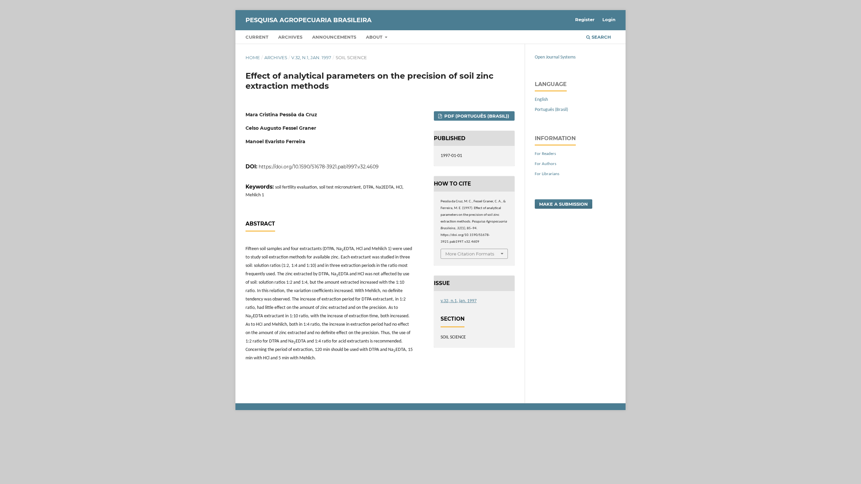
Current (257, 37)
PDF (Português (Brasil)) (476, 116)
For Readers (545, 154)
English (541, 99)
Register (585, 19)
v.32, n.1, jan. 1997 (311, 57)
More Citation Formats (469, 253)
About (375, 37)
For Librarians (547, 174)
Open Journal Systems (555, 57)
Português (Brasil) (551, 109)
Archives (290, 37)
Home (253, 57)
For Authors (545, 164)
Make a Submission (563, 204)
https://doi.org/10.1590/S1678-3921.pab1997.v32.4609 (319, 167)
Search (600, 37)
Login (608, 19)
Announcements (334, 37)
